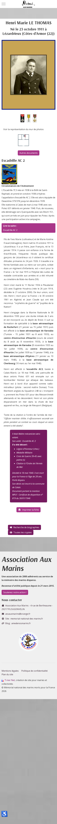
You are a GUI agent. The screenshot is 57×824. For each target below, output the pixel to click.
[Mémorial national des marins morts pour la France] (28, 4)
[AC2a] (9, 173)
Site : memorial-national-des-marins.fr (24, 618)
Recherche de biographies (26, 527)
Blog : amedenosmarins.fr (18, 623)
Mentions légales (10, 670)
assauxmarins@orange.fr (17, 613)
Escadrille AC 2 (10, 230)
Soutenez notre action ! (14, 592)
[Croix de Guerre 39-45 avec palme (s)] (34, 118)
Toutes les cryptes (22, 532)
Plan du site (7, 674)
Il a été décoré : (20, 444)
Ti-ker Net (10, 680)
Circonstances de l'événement (18, 185)
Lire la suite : (10, 225)
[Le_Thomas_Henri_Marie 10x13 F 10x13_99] (28, 74)
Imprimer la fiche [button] (30, 509)
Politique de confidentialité (34, 670)
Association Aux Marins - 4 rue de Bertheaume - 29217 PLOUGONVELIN (27, 607)
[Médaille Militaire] (28, 118)
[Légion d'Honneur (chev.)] (22, 118)
